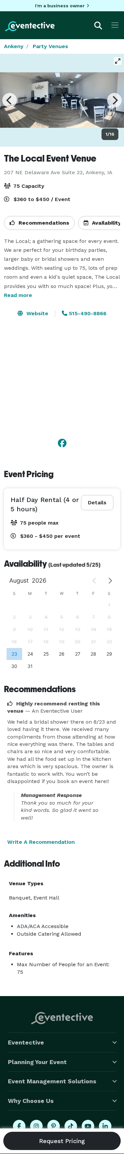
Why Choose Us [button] (31, 1100)
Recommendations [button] (43, 223)
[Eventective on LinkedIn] (105, 1126)
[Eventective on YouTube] (88, 1126)
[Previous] (9, 100)
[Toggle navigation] (114, 25)
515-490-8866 (86, 313)
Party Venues (50, 46)
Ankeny (13, 46)
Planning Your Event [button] (37, 1061)
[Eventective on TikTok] (70, 1126)
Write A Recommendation (41, 842)
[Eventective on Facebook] (19, 1126)
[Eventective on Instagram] (36, 1126)
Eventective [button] (26, 1042)
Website (36, 313)
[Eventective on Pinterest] (53, 1126)
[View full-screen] (118, 61)
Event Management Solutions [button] (52, 1081)
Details (97, 502)
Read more (18, 295)
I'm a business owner (60, 5)
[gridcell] (14, 654)
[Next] (114, 100)
